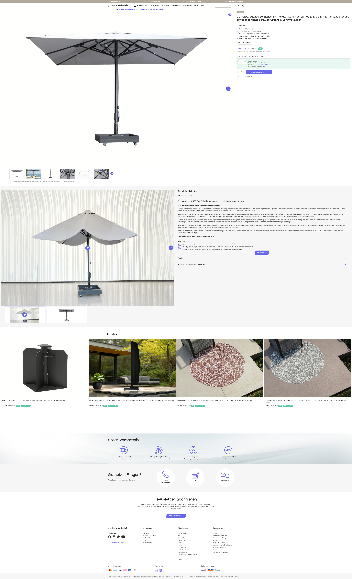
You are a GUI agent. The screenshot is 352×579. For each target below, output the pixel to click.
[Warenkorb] (243, 6)
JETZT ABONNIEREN (175, 516)
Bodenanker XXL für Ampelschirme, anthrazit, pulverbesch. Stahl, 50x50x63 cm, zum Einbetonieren (34, 400)
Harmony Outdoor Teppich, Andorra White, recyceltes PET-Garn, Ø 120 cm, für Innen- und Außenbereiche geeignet (214, 400)
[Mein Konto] (235, 6)
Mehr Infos (262, 66)
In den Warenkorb (257, 72)
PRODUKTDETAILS (244, 42)
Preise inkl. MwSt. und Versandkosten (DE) (253, 51)
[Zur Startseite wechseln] (118, 5)
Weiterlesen (262, 252)
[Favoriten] (239, 6)
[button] (228, 88)
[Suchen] (230, 6)
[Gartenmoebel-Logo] (123, 528)
